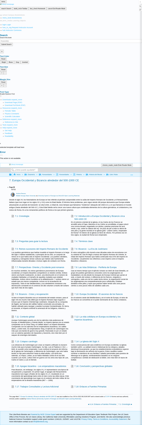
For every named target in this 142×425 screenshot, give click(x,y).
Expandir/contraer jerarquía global (11, 174)
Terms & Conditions (100, 419)
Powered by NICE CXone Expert (43, 414)
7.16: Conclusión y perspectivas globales (93, 366)
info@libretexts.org (40, 422)
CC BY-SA (108, 396)
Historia (79, 174)
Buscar (13, 170)
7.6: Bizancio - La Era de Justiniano (90, 249)
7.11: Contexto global (24, 316)
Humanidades (47, 174)
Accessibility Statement (118, 419)
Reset (3, 59)
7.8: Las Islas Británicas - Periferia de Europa (95, 267)
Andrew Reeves (21, 193)
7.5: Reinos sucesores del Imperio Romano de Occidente (41, 249)
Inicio (18, 174)
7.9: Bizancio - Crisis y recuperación (31, 294)
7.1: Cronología (22, 216)
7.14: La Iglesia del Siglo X (86, 341)
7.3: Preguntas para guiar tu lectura (31, 241)
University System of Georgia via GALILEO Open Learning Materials (59, 195)
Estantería (31, 174)
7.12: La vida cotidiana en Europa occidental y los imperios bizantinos (97, 318)
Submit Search (6, 44)
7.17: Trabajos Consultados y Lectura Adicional (37, 386)
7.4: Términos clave (83, 241)
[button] (8, 133)
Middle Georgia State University (25, 195)
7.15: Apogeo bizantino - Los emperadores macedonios (40, 366)
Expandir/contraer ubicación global (132, 174)
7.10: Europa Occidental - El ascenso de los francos (98, 294)
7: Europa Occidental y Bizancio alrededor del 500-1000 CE (37, 396)
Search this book (5, 37)
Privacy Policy (86, 419)
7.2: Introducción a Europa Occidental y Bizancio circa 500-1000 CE (99, 217)
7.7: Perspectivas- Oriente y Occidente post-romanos (39, 267)
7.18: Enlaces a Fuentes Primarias (90, 386)
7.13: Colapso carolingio (26, 341)
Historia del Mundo (95, 174)
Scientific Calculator (12, 116)
